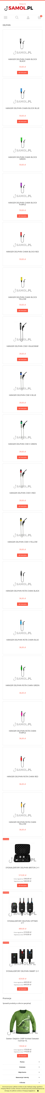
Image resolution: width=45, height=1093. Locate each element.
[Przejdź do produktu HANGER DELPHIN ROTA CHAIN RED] (22, 762)
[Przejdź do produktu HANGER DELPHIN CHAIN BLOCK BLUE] (22, 94)
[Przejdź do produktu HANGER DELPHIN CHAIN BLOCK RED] (22, 237)
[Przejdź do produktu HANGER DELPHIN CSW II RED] (22, 478)
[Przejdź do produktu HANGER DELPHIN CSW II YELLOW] (22, 527)
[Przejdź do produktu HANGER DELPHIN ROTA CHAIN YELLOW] (22, 807)
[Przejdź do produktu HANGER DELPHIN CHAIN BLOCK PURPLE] (22, 188)
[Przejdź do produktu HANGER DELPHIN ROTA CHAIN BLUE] (22, 625)
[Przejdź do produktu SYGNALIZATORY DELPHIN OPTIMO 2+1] (22, 906)
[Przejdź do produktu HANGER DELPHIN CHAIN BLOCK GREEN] (22, 142)
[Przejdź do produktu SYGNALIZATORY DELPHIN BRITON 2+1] (22, 853)
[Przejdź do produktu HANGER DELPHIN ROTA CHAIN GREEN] (22, 671)
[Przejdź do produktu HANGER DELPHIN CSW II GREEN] (22, 429)
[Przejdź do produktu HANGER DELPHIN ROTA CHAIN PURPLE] (22, 716)
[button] (5, 17)
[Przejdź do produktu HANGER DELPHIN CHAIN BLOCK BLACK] (22, 45)
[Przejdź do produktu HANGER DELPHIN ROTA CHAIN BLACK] (22, 576)
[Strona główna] (22, 9)
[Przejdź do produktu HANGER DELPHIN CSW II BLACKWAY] (22, 331)
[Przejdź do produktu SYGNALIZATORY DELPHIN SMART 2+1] (22, 957)
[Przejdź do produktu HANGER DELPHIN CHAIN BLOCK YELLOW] (22, 283)
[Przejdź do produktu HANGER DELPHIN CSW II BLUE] (22, 380)
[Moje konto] (28, 17)
